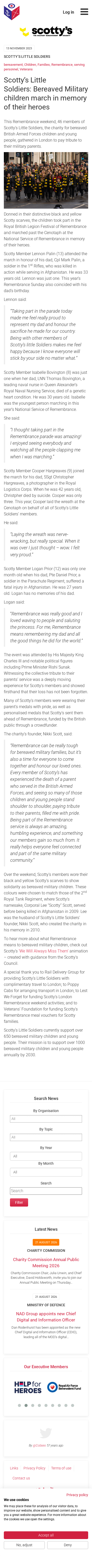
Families (44, 65)
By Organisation (46, 1111)
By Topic (46, 1129)
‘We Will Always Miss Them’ (43, 951)
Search (46, 1183)
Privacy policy (77, 1495)
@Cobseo (39, 1445)
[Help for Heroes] (28, 1387)
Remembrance (62, 65)
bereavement (13, 65)
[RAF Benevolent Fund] (64, 1387)
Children (30, 65)
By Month (46, 1163)
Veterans (26, 69)
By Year (46, 1148)
